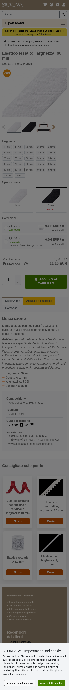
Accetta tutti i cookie (51, 683)
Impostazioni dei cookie (20, 683)
